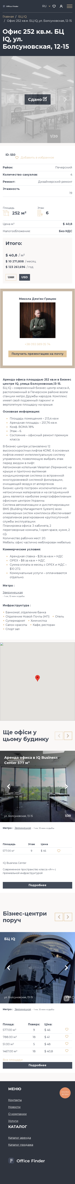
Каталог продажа (20, 1144)
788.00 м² (10, 1037)
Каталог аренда (19, 1137)
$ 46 (47, 1030)
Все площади (13, 1060)
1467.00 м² (10, 1051)
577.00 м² (9, 1030)
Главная (8, 16)
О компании (17, 1114)
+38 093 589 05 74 (37, 344)
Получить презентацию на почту (37, 353)
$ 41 (47, 1037)
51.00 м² (8, 1044)
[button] (37, 678)
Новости (14, 1107)
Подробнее (37, 885)
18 (34, 1037)
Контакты (15, 1100)
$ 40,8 (48, 1051)
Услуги (13, 1121)
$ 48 (47, 1044)
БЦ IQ (22, 16)
